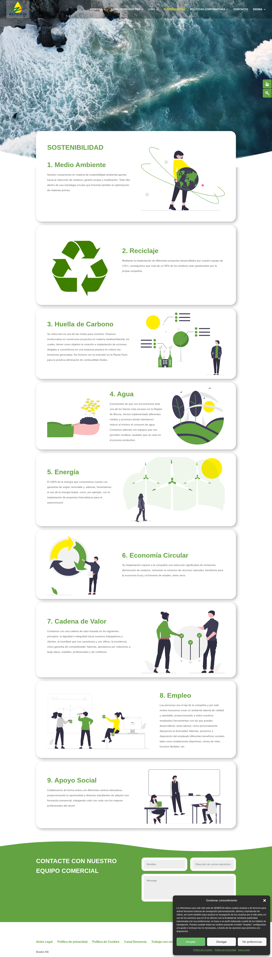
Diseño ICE (42, 952)
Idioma (257, 9)
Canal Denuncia (135, 941)
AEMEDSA (96, 9)
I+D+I (152, 9)
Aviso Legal (244, 950)
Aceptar (191, 941)
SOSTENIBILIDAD (174, 9)
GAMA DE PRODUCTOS (125, 9)
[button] (264, 900)
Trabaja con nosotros (166, 941)
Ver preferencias (252, 941)
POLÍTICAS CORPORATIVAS (207, 9)
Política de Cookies (203, 950)
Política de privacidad (225, 950)
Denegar (221, 941)
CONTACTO (241, 9)
